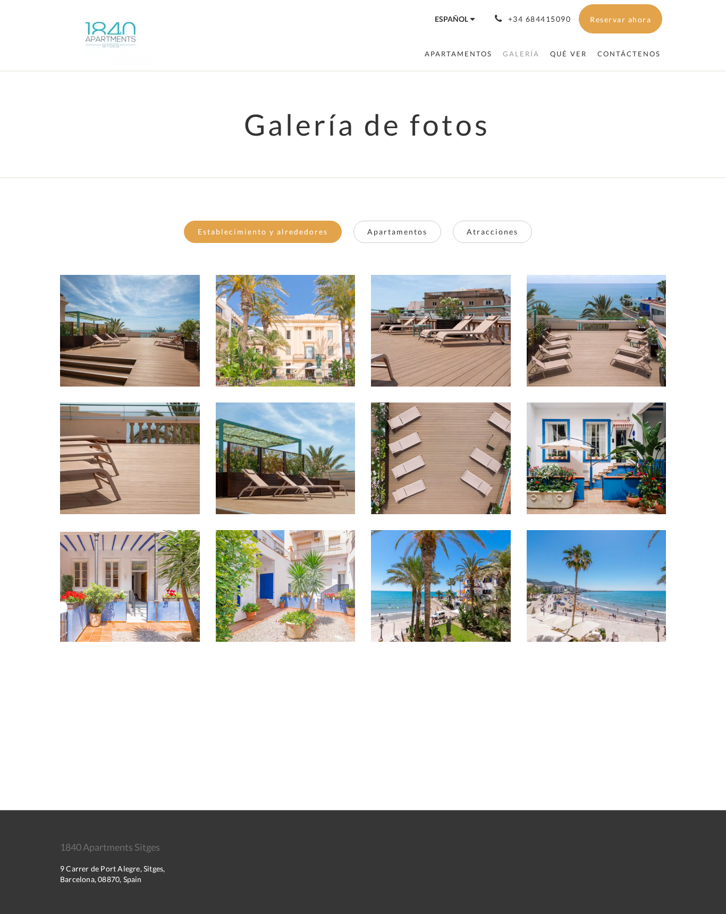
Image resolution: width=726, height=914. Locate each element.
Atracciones (492, 231)
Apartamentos (397, 231)
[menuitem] (458, 54)
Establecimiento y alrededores (263, 231)
